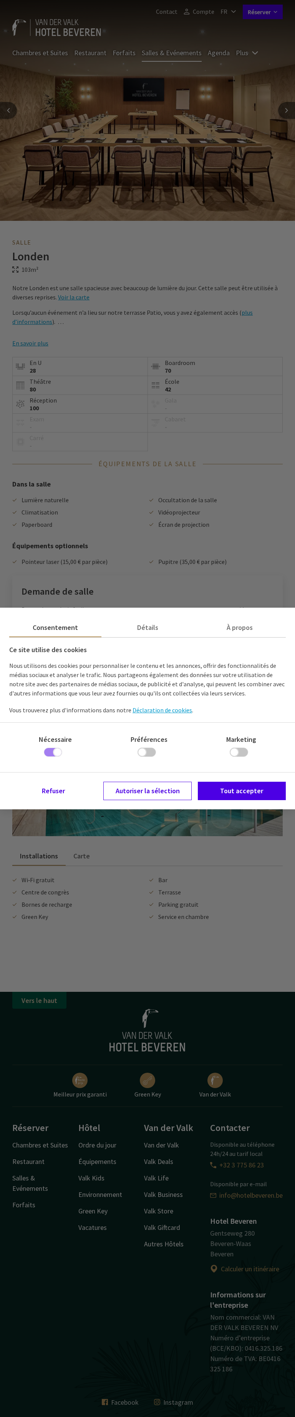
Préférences (149, 739)
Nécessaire (55, 739)
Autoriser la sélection (148, 790)
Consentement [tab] (55, 627)
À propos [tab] (240, 627)
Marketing (241, 739)
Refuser (53, 790)
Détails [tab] (147, 627)
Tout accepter (241, 790)
